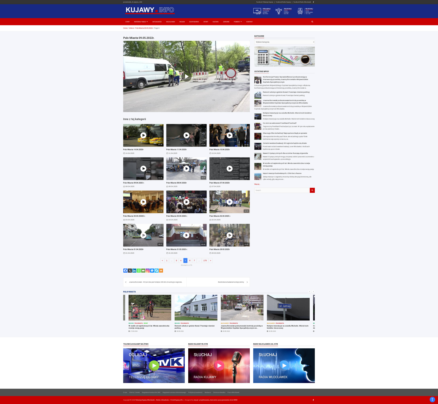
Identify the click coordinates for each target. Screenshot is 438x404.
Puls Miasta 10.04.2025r (219, 149)
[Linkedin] (134, 271)
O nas (125, 392)
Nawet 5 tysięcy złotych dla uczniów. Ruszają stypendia (285, 153)
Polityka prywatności (195, 392)
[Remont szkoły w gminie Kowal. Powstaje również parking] (257, 95)
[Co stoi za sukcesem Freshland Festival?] (257, 126)
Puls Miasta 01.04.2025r (133, 249)
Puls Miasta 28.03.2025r (219, 249)
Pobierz (237, 22)
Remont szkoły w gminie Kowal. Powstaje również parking (286, 92)
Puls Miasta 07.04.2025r (219, 183)
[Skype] (157, 271)
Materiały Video (140, 22)
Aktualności (157, 22)
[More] (161, 271)
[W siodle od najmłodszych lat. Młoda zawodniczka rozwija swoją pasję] (257, 166)
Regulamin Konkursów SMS (151, 392)
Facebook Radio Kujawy (283, 2)
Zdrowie (226, 22)
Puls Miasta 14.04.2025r (133, 149)
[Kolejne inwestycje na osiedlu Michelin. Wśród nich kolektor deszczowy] (257, 116)
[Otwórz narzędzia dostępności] (432, 399)
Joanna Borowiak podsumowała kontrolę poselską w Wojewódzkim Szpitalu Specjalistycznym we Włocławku (242, 328)
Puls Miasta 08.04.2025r (176, 183)
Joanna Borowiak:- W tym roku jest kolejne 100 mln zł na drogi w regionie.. (155, 282)
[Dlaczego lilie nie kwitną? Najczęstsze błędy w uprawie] (257, 136)
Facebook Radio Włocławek (302, 2)
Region (182, 22)
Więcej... (257, 184)
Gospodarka (194, 22)
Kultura (216, 22)
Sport (205, 22)
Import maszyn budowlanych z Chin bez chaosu (282, 173)
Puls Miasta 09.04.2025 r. (133, 183)
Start (127, 22)
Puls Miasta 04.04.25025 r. (134, 216)
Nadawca (208, 392)
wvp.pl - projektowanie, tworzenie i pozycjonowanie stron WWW (215, 400)
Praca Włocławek (233, 392)
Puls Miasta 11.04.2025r (176, 149)
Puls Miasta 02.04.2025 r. (220, 216)
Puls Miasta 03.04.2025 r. (177, 216)
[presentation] (309, 291)
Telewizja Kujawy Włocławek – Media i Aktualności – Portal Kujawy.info (159, 400)
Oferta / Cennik (134, 392)
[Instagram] (148, 271)
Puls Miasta (138, 323)
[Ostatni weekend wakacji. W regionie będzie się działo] (257, 146)
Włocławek (170, 22)
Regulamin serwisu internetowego (174, 392)
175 (205, 260)
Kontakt (249, 22)
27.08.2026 (133, 331)
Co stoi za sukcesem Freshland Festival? (280, 123)
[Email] (143, 271)
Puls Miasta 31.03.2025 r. (177, 249)
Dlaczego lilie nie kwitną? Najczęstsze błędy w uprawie (285, 133)
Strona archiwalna (219, 392)
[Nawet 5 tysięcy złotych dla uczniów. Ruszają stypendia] (257, 156)
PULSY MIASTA (129, 291)
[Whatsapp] (139, 271)
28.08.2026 (180, 331)
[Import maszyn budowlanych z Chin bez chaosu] (257, 176)
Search (312, 190)
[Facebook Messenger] (152, 271)
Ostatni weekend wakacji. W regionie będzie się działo (285, 143)
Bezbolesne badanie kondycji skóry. (231, 282)
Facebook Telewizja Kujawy (264, 2)
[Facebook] (313, 2)
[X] (130, 271)
